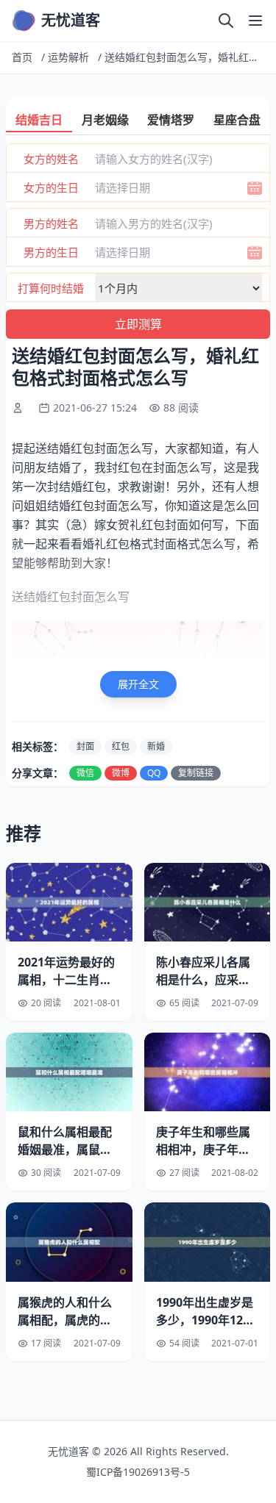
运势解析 (68, 57)
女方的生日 (51, 187)
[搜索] (226, 20)
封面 (85, 746)
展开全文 (138, 684)
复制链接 (195, 773)
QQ (153, 773)
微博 (121, 773)
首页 (22, 57)
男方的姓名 (51, 223)
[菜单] (255, 20)
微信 (85, 773)
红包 (121, 746)
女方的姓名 (51, 158)
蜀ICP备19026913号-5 (138, 1472)
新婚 (156, 746)
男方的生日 (51, 252)
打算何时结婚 (51, 288)
